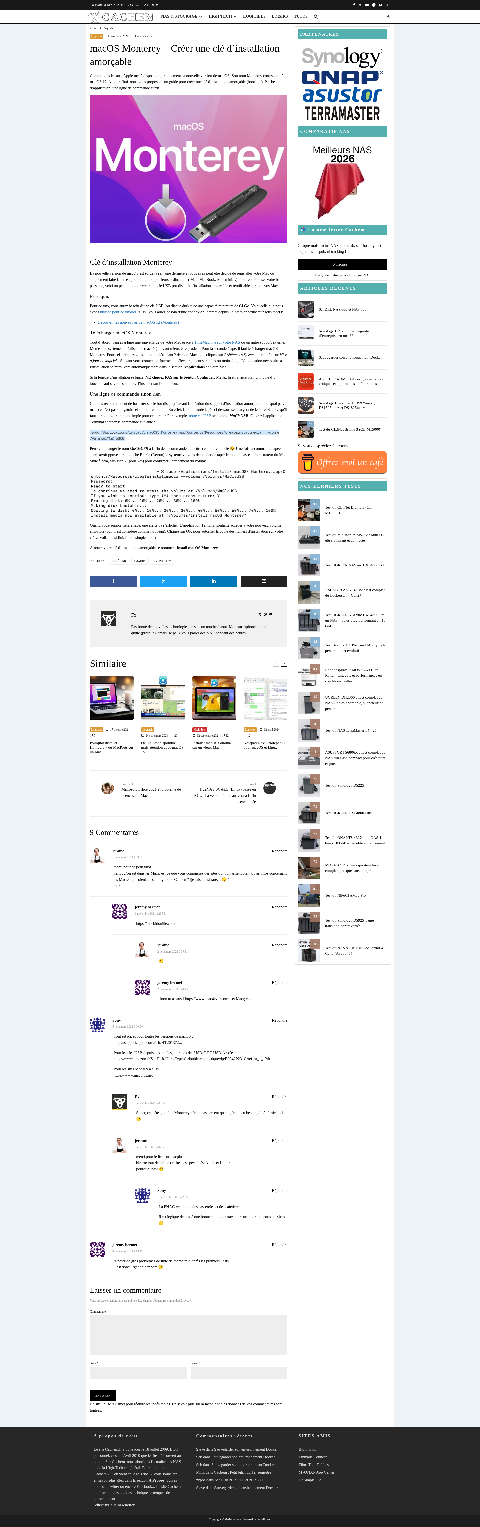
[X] (360, 5)
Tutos (301, 16)
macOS (141, 561)
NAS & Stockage (179, 16)
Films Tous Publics (314, 1465)
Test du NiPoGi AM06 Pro (345, 895)
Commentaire (99, 1311)
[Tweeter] (163, 581)
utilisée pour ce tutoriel (118, 312)
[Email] (264, 581)
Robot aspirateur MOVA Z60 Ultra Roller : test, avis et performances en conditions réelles (353, 675)
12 (227, 735)
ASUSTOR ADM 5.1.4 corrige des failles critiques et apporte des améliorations (351, 381)
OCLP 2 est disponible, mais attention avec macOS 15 (162, 747)
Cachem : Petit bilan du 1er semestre (242, 1472)
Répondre (280, 851)
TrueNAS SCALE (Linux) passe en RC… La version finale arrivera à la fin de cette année (225, 793)
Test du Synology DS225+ (345, 785)
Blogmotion (308, 1449)
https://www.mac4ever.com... (208, 999)
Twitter (113, 1486)
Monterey (163, 561)
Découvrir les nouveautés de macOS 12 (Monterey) (138, 322)
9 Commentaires (142, 36)
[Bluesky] (380, 5)
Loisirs (280, 16)
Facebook (144, 1486)
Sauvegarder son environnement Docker (350, 357)
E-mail (196, 1363)
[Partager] (113, 581)
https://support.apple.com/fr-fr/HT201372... (148, 1042)
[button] (316, 16)
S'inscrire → (342, 264)
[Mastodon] (373, 5)
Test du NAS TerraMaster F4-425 (351, 730)
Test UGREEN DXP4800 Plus (348, 813)
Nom (94, 1363)
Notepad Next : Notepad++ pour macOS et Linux (265, 745)
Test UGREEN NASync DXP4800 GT (354, 565)
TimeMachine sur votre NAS (217, 342)
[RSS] (387, 5)
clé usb (120, 561)
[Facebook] (354, 5)
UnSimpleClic (310, 1480)
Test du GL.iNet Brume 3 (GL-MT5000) (350, 429)
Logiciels (254, 16)
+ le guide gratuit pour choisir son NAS (342, 275)
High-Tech (220, 16)
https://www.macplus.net (133, 1075)
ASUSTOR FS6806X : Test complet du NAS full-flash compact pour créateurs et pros (355, 758)
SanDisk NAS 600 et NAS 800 (343, 309)
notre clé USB (200, 416)
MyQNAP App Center (316, 1472)
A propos (151, 5)
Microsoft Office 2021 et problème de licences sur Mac (151, 790)
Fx (133, 615)
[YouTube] (367, 5)
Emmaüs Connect (313, 1457)
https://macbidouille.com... (157, 923)
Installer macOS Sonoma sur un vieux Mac (211, 745)
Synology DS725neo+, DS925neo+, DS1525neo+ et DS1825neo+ (347, 405)
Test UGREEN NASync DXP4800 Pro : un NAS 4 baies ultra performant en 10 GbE (356, 620)
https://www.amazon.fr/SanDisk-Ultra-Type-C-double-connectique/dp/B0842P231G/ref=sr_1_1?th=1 (194, 1059)
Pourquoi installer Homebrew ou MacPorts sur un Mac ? (112, 747)
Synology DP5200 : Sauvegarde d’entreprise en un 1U (344, 333)
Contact (134, 5)
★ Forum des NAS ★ (107, 5)
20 (176, 735)
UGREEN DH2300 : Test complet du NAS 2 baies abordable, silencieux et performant (354, 703)
